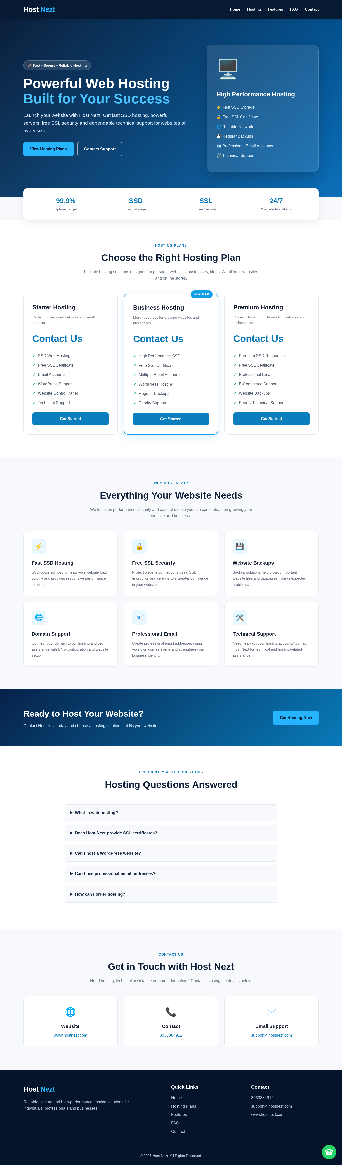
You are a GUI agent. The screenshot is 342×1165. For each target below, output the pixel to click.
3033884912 (171, 1035)
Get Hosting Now (296, 718)
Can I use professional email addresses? (115, 873)
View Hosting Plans (48, 149)
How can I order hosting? (100, 894)
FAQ (294, 9)
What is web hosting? (96, 812)
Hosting (254, 9)
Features (275, 9)
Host (39, 9)
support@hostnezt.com (271, 1035)
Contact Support (100, 149)
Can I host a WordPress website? (108, 853)
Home (235, 9)
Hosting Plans (183, 1106)
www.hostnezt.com (70, 1035)
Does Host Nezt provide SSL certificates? (116, 833)
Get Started (70, 419)
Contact (312, 9)
